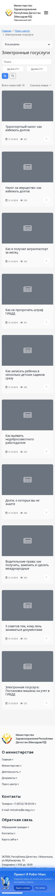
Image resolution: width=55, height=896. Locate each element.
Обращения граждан (14, 827)
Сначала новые (39, 85)
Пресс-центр (22, 31)
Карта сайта (9, 839)
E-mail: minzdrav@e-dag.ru (17, 810)
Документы (8, 778)
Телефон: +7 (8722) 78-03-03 (18, 803)
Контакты (7, 833)
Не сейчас (40, 888)
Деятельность (10, 771)
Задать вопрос (23, 888)
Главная (6, 31)
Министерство (10, 765)
